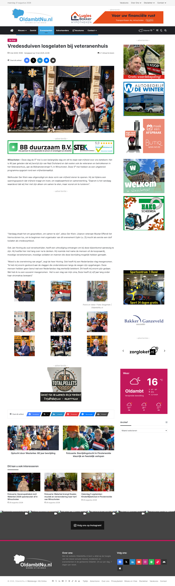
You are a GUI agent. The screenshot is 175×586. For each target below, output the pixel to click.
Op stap (12, 40)
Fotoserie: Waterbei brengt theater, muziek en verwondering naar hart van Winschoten (60, 496)
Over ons (135, 3)
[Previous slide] (123, 351)
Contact (160, 3)
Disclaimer (148, 3)
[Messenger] (46, 60)
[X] (33, 60)
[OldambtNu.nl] (33, 16)
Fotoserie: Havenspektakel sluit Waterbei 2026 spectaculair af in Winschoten (23, 496)
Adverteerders (62, 30)
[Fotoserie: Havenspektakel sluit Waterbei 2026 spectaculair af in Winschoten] (24, 482)
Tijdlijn (85, 581)
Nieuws (21, 30)
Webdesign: (32, 581)
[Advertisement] (61, 212)
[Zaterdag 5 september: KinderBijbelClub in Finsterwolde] (97, 482)
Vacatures (124, 3)
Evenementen (46, 30)
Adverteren (95, 581)
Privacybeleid (116, 581)
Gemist (33, 30)
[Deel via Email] (53, 60)
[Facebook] (27, 60)
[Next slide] (164, 351)
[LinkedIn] (40, 60)
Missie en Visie (130, 581)
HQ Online (42, 581)
